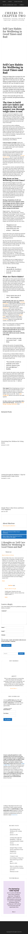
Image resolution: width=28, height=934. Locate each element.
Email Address (7, 709)
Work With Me (18, 1)
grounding (5, 319)
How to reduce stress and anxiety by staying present (16, 868)
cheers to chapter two (14, 15)
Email (3, 631)
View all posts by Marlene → (9, 525)
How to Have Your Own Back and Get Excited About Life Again (12, 536)
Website (3, 635)
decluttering (6, 307)
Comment (4, 610)
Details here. (14, 814)
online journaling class (10, 4)
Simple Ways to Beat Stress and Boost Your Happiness (16, 849)
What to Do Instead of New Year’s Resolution (11, 532)
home (4, 1)
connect (22, 4)
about (10, 1)
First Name (5, 713)
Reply (3, 580)
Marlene (10, 585)
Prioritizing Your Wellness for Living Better (16, 831)
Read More (14, 688)
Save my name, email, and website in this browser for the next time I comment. (13, 640)
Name (3, 627)
